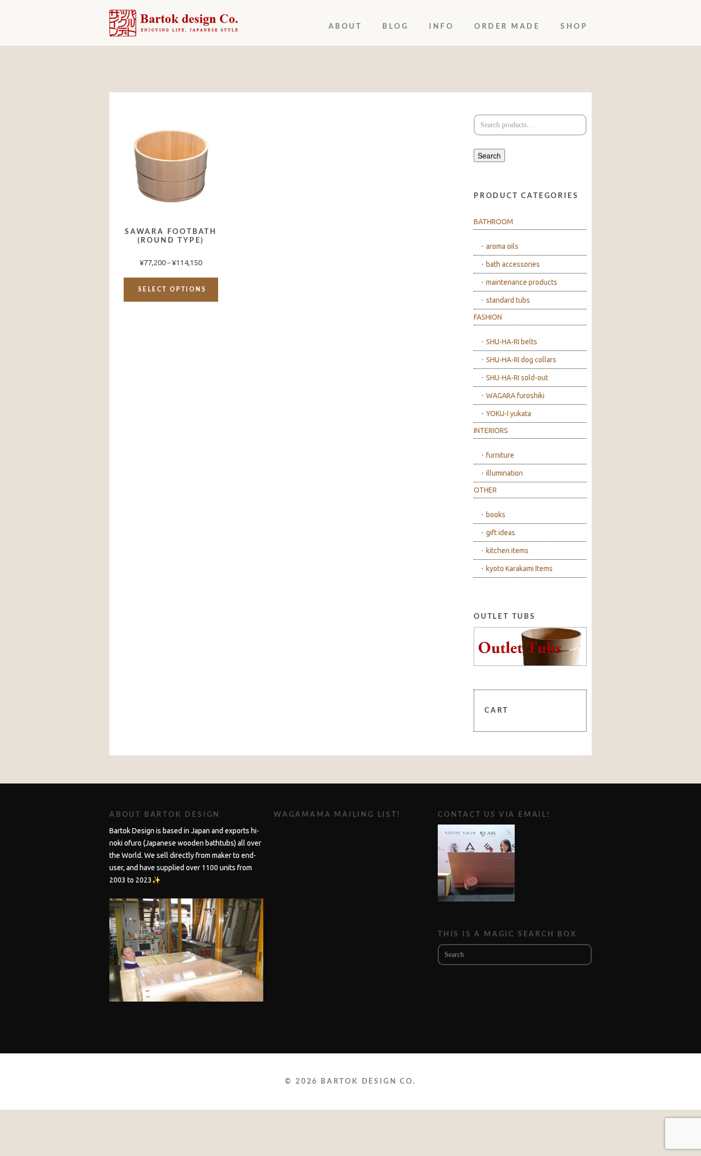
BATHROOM (493, 222)
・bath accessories (509, 264)
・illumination (501, 473)
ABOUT (345, 26)
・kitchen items (504, 550)
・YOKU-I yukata (505, 413)
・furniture (496, 455)
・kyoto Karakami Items (516, 568)
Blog (395, 26)
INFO (441, 26)
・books (492, 515)
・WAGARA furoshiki (511, 395)
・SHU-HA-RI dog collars (517, 360)
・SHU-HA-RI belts (508, 342)
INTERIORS (491, 430)
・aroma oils (498, 246)
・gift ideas (497, 532)
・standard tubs (504, 300)
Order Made (507, 26)
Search (489, 155)
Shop (574, 26)
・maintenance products (518, 282)
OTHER (485, 490)
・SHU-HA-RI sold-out (513, 378)
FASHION (488, 317)
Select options (172, 289)
